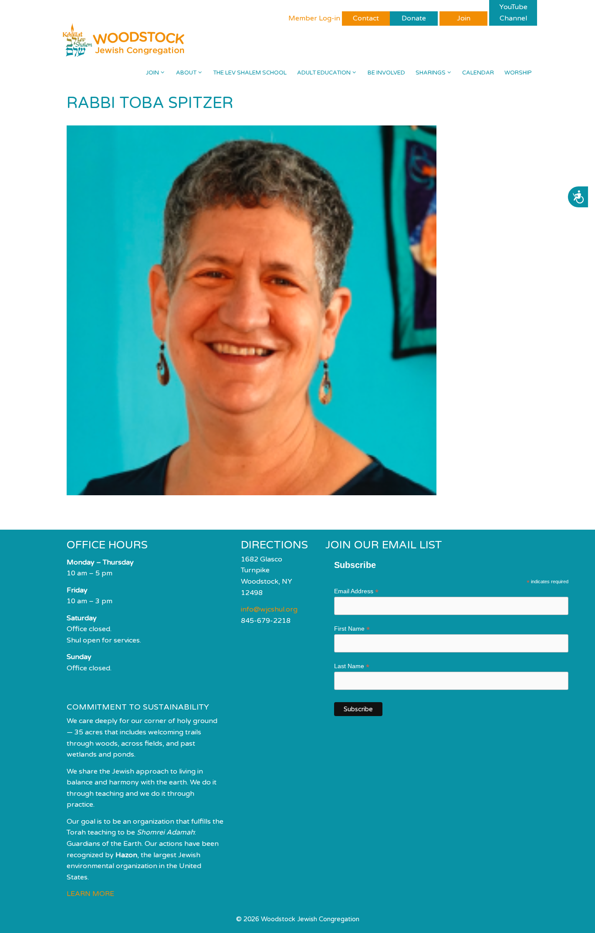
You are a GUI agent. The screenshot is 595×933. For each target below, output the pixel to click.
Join (152, 72)
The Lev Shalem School (250, 72)
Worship (518, 72)
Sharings (431, 72)
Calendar (478, 72)
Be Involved (386, 72)
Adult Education (324, 72)
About (186, 72)
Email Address (356, 591)
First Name (352, 629)
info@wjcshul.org (269, 609)
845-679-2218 (266, 620)
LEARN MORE (90, 893)
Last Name (351, 666)
